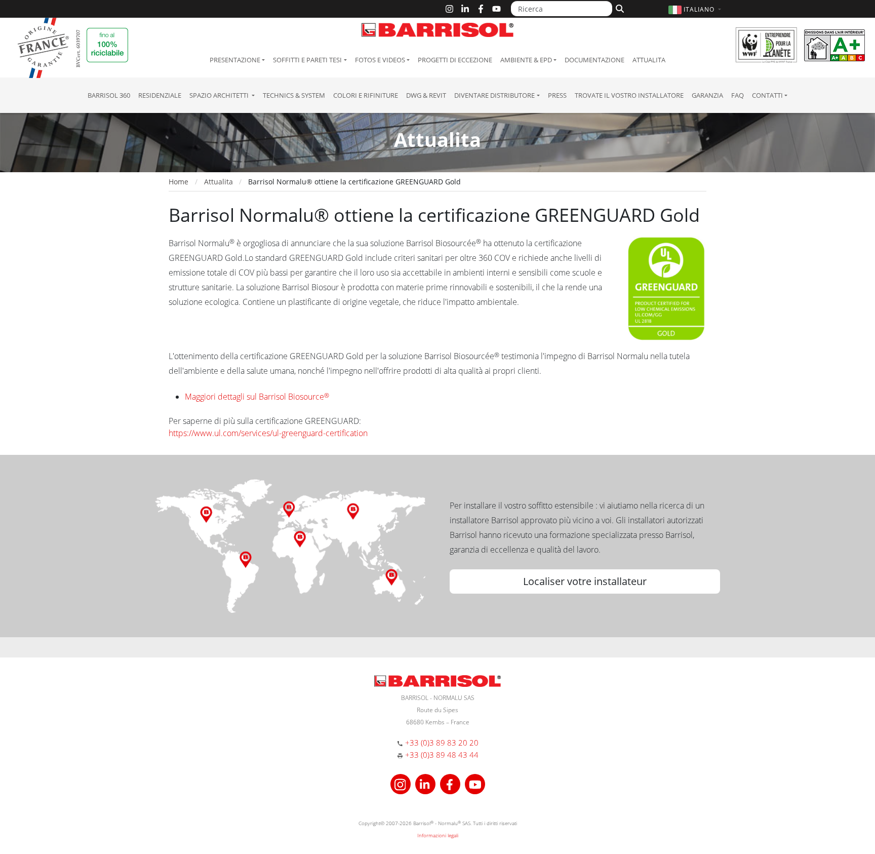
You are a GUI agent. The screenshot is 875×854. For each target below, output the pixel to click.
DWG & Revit (426, 95)
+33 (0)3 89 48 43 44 (442, 755)
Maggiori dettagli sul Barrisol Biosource (257, 396)
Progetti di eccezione (455, 59)
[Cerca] (618, 7)
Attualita (648, 59)
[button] (696, 9)
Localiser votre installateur (585, 581)
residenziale (159, 95)
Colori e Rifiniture (365, 95)
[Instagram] (449, 9)
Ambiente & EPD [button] (526, 59)
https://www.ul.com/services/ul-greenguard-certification (268, 433)
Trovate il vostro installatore (629, 95)
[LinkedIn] (465, 9)
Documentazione (594, 59)
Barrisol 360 (109, 95)
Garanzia (707, 95)
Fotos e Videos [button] (380, 59)
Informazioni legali (437, 835)
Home (178, 181)
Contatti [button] (767, 95)
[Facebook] (480, 9)
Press (557, 95)
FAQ (737, 95)
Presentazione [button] (235, 59)
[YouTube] (496, 9)
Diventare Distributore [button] (494, 95)
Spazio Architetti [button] (219, 95)
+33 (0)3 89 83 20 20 (442, 742)
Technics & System (294, 95)
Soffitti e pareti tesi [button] (307, 59)
